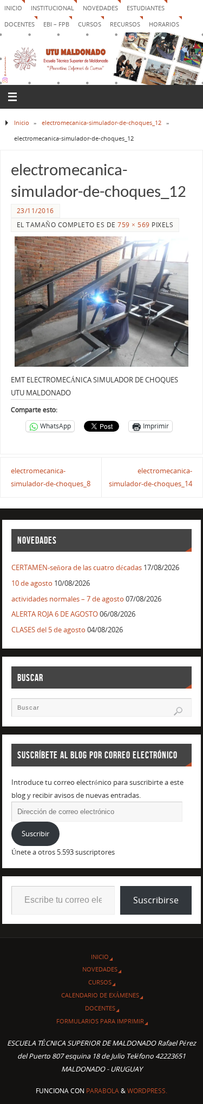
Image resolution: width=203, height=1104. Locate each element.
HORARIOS (164, 24)
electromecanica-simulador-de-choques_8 (50, 477)
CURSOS (89, 24)
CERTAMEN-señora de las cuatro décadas (76, 567)
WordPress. (147, 1090)
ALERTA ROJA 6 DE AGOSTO (54, 614)
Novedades (100, 8)
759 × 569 (133, 224)
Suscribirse (156, 900)
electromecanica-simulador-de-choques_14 (150, 477)
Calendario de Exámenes (100, 995)
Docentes (100, 1008)
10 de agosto (32, 583)
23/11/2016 (35, 210)
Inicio (13, 8)
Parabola (102, 1090)
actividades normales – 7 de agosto (67, 599)
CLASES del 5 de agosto (48, 629)
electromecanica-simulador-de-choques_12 (101, 122)
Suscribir (35, 833)
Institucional (52, 8)
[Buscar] (178, 711)
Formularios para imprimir (100, 1021)
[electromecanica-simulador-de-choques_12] (101, 301)
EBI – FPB (56, 24)
